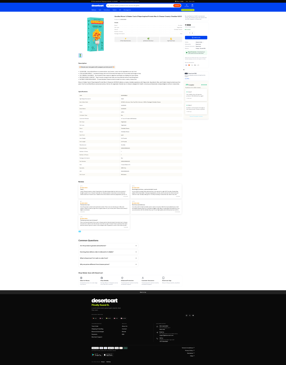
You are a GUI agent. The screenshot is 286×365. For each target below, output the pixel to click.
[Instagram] (186, 315)
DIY (120, 10)
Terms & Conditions (188, 348)
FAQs (192, 356)
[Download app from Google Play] (97, 354)
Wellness (94, 10)
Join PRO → (187, 78)
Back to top (143, 292)
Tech (100, 10)
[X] (189, 315)
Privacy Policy (189, 350)
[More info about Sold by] (203, 42)
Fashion (114, 10)
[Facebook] (193, 315)
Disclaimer (190, 353)
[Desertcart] (98, 6)
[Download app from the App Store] (108, 354)
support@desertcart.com (166, 335)
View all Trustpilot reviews (196, 116)
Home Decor (107, 10)
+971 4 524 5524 (163, 341)
